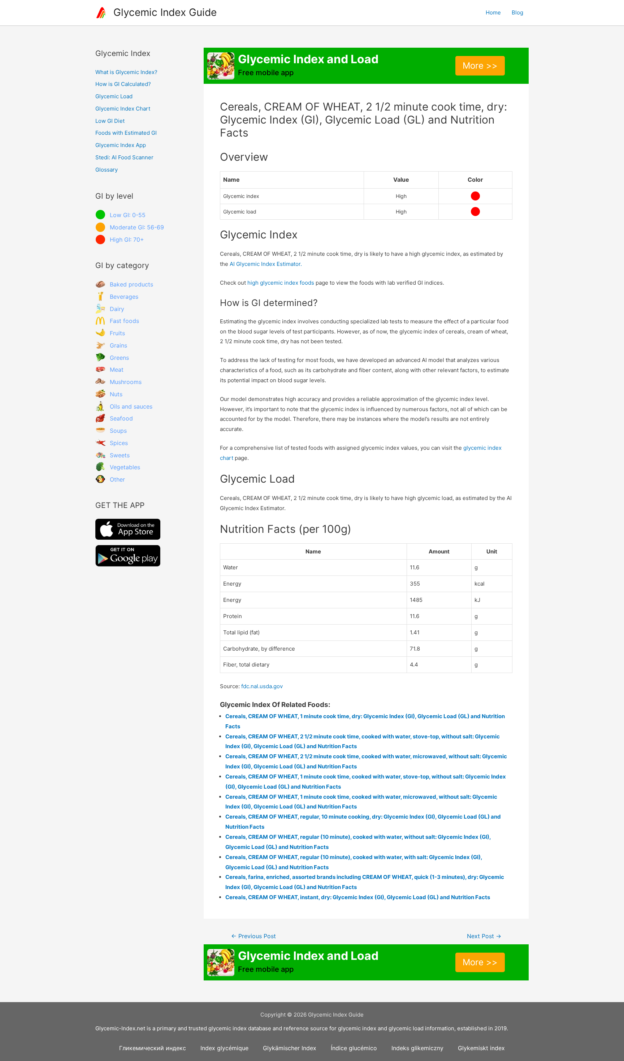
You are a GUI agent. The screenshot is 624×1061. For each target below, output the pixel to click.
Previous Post (253, 936)
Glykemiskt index (481, 1048)
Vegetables (125, 467)
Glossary (106, 169)
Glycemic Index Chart (122, 108)
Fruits (117, 333)
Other (117, 479)
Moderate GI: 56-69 (137, 227)
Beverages (124, 296)
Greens (119, 357)
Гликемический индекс (152, 1048)
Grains (118, 345)
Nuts (116, 394)
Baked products (131, 284)
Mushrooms (126, 381)
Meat (117, 369)
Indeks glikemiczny (417, 1048)
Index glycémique (224, 1048)
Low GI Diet (110, 120)
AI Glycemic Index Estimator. (266, 263)
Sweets (120, 455)
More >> (480, 65)
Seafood (121, 418)
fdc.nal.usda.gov (262, 686)
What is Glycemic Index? (126, 72)
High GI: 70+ (127, 239)
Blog (517, 12)
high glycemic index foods (280, 282)
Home (493, 12)
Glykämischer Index (289, 1048)
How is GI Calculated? (123, 84)
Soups (118, 430)
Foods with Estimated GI (126, 132)
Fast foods (124, 320)
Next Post (484, 936)
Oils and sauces (131, 406)
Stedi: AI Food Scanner (124, 157)
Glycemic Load (114, 96)
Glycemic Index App (120, 145)
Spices (119, 443)
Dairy (117, 308)
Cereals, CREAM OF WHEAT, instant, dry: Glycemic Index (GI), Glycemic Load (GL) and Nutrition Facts (357, 897)
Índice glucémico (354, 1048)
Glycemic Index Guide (165, 12)
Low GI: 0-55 (128, 215)
